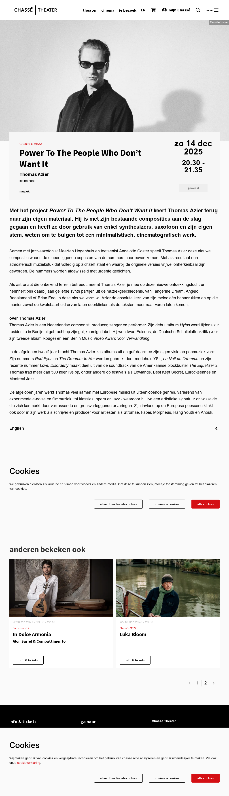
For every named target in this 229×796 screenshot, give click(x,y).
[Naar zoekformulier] (198, 10)
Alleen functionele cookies (118, 504)
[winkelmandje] (154, 10)
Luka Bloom (133, 634)
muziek (24, 191)
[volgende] (214, 683)
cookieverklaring (28, 763)
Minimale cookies (167, 504)
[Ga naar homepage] (35, 10)
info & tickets (28, 660)
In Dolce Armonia (32, 634)
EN (143, 10)
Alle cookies (205, 504)
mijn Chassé (179, 10)
